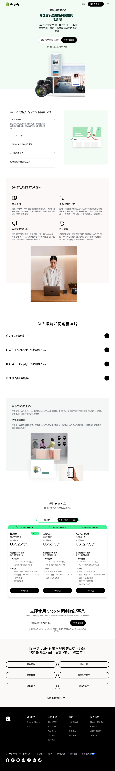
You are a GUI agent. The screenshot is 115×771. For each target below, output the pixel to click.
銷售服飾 (31, 664)
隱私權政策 (60, 754)
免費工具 (72, 731)
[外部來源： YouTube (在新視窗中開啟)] (18, 760)
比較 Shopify (74, 722)
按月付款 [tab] (47, 520)
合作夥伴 (51, 735)
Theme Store (53, 726)
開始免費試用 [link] (69, 40)
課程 (71, 726)
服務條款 (40, 754)
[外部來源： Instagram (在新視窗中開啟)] (23, 760)
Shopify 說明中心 (97, 722)
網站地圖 (73, 754)
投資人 (29, 726)
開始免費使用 (95, 4)
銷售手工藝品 (84, 675)
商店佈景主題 (37, 126)
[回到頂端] (8, 718)
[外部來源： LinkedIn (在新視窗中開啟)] (34, 760)
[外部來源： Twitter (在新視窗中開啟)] (13, 760)
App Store (52, 731)
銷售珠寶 (31, 675)
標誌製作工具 (26, 126)
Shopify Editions (33, 722)
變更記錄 (72, 735)
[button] (108, 4)
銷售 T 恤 (84, 664)
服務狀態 (93, 735)
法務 (50, 754)
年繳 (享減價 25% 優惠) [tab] (67, 520)
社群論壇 (93, 726)
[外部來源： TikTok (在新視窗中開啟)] (29, 760)
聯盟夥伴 (51, 740)
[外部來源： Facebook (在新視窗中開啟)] (7, 760)
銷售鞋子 (31, 686)
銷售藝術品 (84, 686)
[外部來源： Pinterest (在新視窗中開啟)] (40, 760)
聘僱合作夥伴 (95, 731)
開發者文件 (52, 722)
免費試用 (24, 591)
